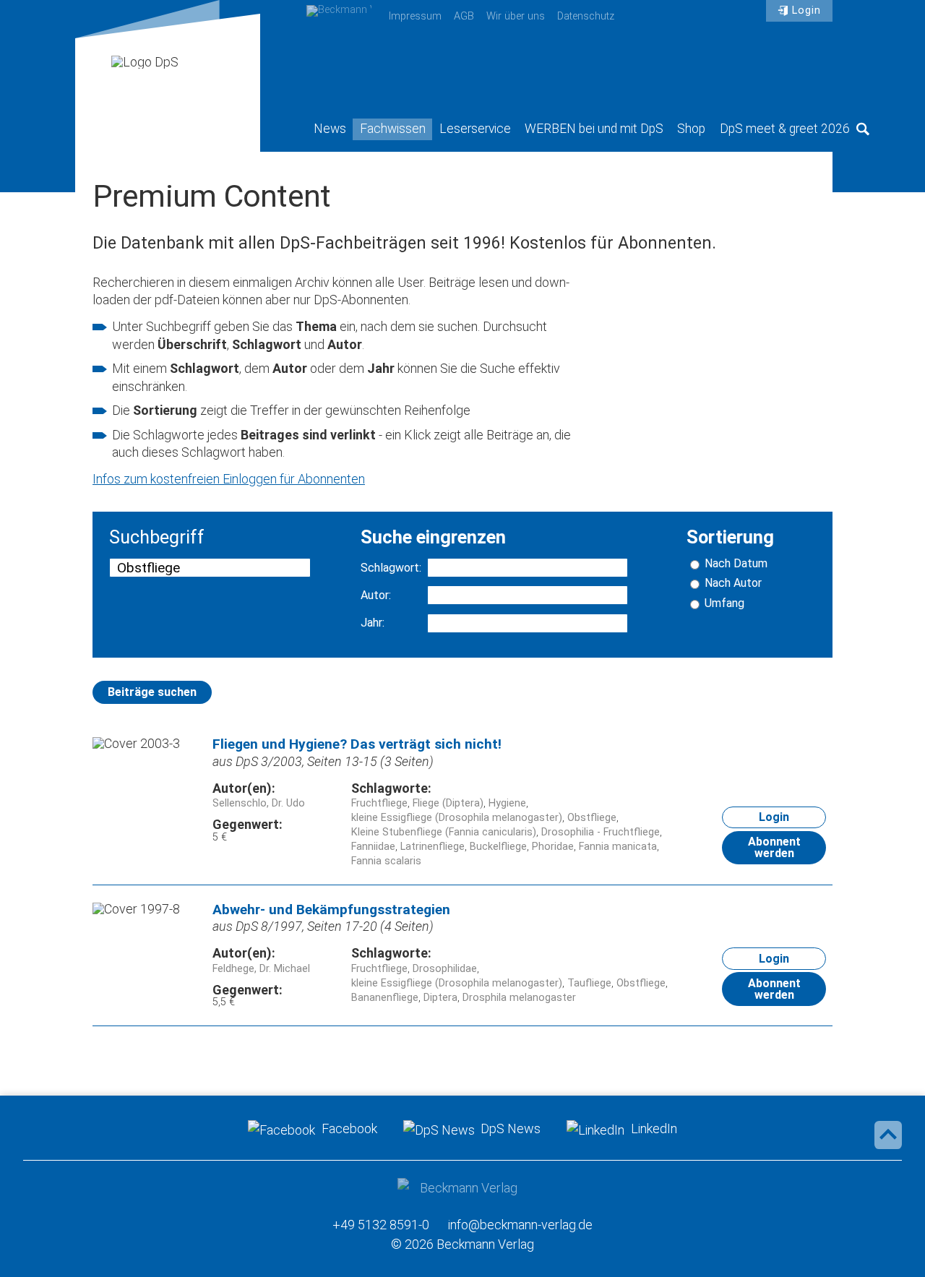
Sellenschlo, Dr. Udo (258, 803)
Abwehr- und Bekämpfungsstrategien (331, 909)
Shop (691, 128)
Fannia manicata (618, 846)
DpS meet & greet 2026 (785, 128)
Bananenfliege (384, 998)
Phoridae (553, 846)
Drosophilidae (445, 969)
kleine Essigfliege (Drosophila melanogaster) (456, 818)
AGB (464, 16)
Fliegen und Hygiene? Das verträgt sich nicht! (357, 744)
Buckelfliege (498, 846)
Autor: (376, 595)
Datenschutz (585, 16)
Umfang (724, 603)
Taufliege (589, 983)
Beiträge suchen (152, 692)
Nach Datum (736, 563)
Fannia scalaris (386, 861)
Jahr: (372, 623)
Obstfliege (591, 818)
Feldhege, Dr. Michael (261, 969)
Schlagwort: (391, 568)
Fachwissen (393, 128)
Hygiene (507, 803)
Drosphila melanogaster (519, 998)
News (330, 128)
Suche (862, 128)
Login (806, 10)
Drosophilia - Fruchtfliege (600, 832)
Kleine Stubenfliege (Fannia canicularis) (443, 832)
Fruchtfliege (379, 803)
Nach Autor (733, 583)
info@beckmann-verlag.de (520, 1224)
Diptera (440, 998)
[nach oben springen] (888, 1134)
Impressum (415, 16)
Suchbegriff (157, 537)
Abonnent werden (774, 847)
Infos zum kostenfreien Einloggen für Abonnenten (228, 478)
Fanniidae (373, 846)
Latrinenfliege (432, 846)
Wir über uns (515, 16)
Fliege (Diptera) (448, 803)
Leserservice (475, 128)
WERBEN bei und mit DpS (594, 128)
